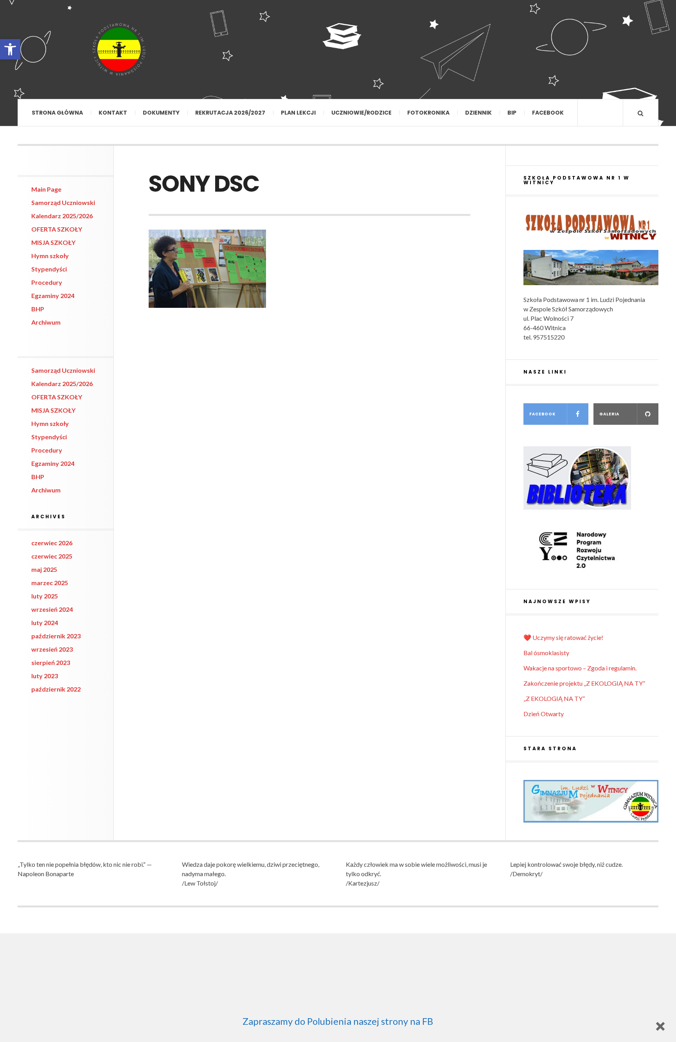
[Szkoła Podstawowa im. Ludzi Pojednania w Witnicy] (119, 49)
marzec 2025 (49, 582)
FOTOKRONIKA (428, 113)
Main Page (46, 189)
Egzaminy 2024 (52, 295)
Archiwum (46, 322)
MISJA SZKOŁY (53, 242)
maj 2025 (44, 569)
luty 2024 (44, 622)
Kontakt (113, 113)
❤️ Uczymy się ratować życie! (563, 637)
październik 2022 (56, 689)
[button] (10, 49)
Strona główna (57, 113)
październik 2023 (56, 636)
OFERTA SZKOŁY (56, 229)
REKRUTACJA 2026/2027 (230, 113)
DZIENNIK (478, 113)
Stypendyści (49, 269)
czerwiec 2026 (51, 542)
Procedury (46, 282)
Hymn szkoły (50, 255)
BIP (511, 113)
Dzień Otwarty (543, 713)
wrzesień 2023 (52, 649)
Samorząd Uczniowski (63, 202)
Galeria (609, 414)
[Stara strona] (590, 801)
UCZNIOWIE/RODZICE (361, 113)
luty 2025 (44, 596)
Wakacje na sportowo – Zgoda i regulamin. (579, 668)
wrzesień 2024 (52, 609)
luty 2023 (44, 675)
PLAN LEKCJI (298, 113)
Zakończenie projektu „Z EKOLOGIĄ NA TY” (584, 683)
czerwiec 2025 (51, 556)
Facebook (548, 113)
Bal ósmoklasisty (546, 652)
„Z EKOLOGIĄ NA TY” (554, 698)
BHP (37, 309)
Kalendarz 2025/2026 (62, 215)
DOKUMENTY (161, 113)
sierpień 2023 (50, 662)
